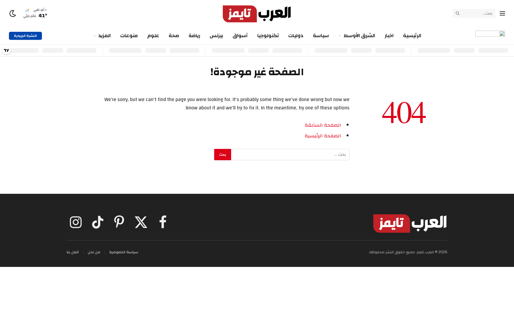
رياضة (194, 35)
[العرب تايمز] (257, 13)
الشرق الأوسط (359, 35)
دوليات (295, 35)
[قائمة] (502, 13)
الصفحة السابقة (323, 125)
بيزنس (216, 35)
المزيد (104, 35)
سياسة (321, 35)
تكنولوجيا (268, 35)
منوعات (129, 35)
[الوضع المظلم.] (13, 13)
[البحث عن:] (290, 154)
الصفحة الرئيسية (323, 135)
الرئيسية (412, 35)
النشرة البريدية (25, 35)
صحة (174, 35)
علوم (153, 35)
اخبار (389, 35)
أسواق (240, 35)
